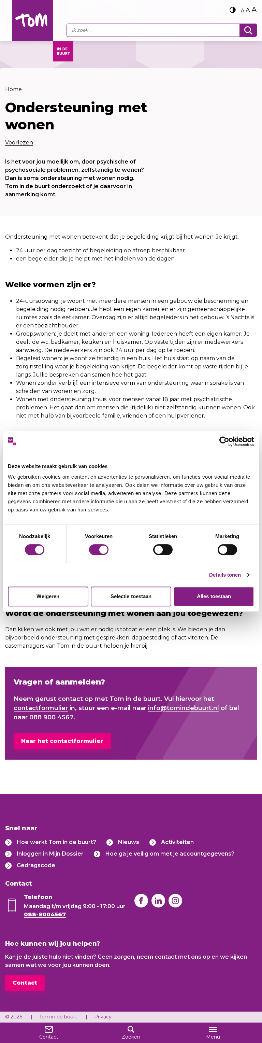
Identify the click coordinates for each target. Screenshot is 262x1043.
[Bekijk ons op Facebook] (141, 900)
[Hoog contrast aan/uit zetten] (233, 9)
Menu (213, 1037)
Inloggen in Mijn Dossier (50, 853)
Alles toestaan (214, 596)
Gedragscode (36, 865)
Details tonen (225, 575)
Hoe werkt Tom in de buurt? (56, 842)
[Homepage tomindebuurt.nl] (32, 20)
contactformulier (41, 708)
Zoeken (131, 1037)
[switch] (98, 549)
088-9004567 (45, 914)
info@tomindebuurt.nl (183, 708)
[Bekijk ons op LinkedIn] (158, 900)
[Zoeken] (248, 30)
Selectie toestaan (131, 596)
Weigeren (48, 596)
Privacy (103, 1017)
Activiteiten (177, 842)
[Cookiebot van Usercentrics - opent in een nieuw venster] (224, 441)
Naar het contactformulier (62, 741)
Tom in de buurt (58, 1017)
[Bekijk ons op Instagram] (175, 900)
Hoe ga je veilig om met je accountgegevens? (169, 853)
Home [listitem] (13, 89)
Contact (25, 982)
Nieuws (128, 842)
